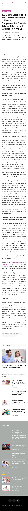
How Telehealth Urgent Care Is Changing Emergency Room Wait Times (19, 393)
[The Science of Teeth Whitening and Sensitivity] (6, 488)
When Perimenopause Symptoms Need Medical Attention (18, 402)
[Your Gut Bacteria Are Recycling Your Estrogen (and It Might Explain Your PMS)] (6, 382)
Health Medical (6, 11)
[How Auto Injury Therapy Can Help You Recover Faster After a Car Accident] (6, 412)
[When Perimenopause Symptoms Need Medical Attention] (6, 402)
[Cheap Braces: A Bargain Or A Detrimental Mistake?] (6, 480)
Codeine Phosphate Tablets (9, 336)
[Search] (25, 3)
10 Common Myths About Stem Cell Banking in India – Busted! (19, 463)
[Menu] (3, 3)
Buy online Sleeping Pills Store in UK (11, 333)
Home (10, 7)
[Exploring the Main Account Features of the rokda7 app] (6, 447)
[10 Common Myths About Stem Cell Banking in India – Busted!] (14, 356)
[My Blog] (15, 2)
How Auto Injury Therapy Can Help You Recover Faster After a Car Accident (19, 411)
